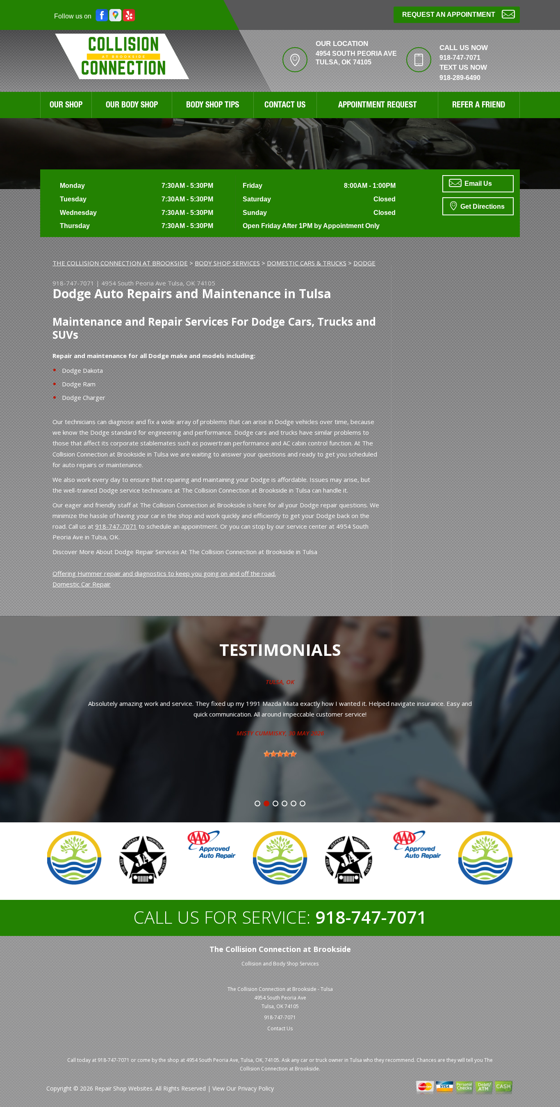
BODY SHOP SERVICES (227, 263)
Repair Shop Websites (124, 1088)
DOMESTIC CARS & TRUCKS (306, 263)
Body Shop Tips (212, 106)
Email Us (477, 183)
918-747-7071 (459, 57)
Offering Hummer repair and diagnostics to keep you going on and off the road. (164, 573)
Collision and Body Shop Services (280, 963)
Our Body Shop (132, 106)
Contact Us (284, 106)
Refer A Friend (478, 106)
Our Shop (66, 106)
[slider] (280, 754)
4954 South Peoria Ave (133, 283)
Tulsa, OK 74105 (191, 283)
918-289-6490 (459, 77)
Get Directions (482, 206)
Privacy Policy (256, 1088)
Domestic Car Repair (81, 584)
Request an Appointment (448, 14)
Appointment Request (377, 106)
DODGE (364, 263)
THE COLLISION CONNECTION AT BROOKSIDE (120, 263)
